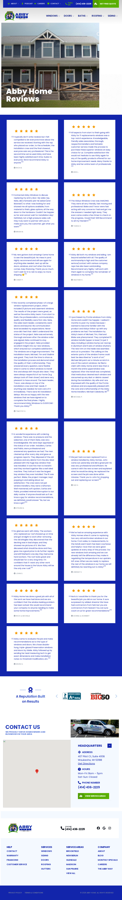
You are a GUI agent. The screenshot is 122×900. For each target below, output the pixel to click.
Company (104, 847)
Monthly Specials (108, 859)
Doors (68, 15)
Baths (82, 15)
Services (46, 847)
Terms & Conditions (34, 893)
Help (9, 847)
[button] (36, 771)
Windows (52, 15)
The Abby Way (105, 868)
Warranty (12, 855)
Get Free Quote (108, 3)
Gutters (45, 868)
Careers (41, 3)
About (14, 3)
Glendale (71, 859)
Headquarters (90, 746)
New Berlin (72, 855)
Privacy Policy (15, 893)
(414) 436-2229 (89, 787)
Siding (111, 15)
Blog (100, 855)
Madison (71, 864)
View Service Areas (95, 796)
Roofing (97, 15)
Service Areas (75, 847)
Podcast (29, 3)
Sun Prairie (72, 868)
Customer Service (17, 864)
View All (70, 873)
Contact (55, 3)
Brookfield (72, 851)
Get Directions (86, 763)
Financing (12, 859)
